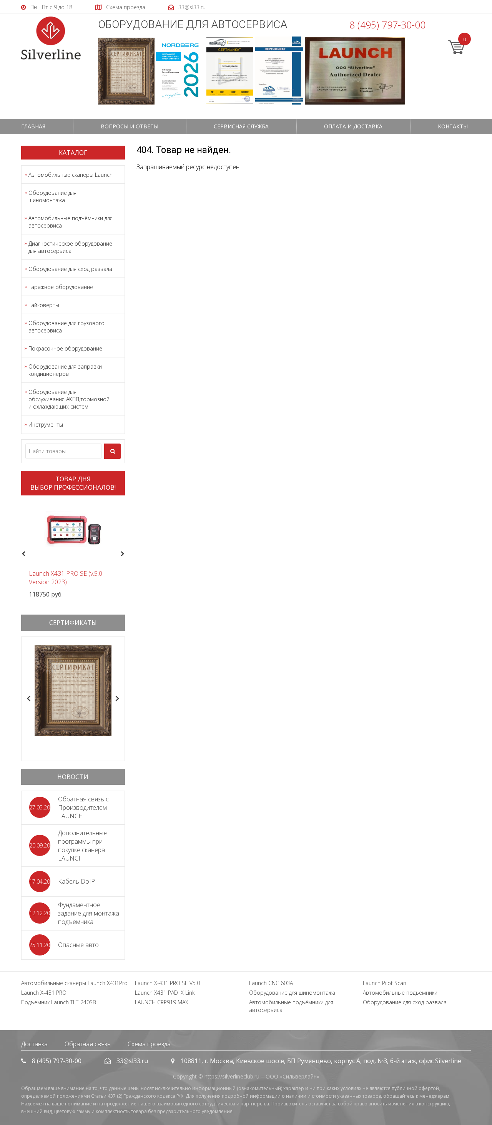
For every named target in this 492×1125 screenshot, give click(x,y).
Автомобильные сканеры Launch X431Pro (74, 983)
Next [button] (126, 554)
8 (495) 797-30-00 (387, 24)
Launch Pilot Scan (384, 983)
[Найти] (112, 451)
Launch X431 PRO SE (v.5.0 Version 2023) (65, 577)
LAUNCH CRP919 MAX (161, 1002)
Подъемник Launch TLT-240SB (58, 1002)
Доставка (34, 1044)
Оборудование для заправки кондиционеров (65, 370)
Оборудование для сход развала (70, 269)
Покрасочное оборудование (65, 348)
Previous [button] (22, 554)
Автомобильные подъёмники (400, 992)
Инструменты (45, 424)
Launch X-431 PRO (43, 992)
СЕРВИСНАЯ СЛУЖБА (241, 126)
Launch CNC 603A (271, 983)
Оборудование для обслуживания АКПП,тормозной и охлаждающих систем (69, 399)
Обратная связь (88, 1044)
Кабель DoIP (76, 881)
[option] (73, 549)
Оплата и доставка (353, 126)
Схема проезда (149, 1044)
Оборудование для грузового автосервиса (66, 326)
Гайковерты (43, 305)
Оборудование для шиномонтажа (52, 196)
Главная (33, 126)
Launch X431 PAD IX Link (165, 992)
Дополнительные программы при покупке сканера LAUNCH (82, 845)
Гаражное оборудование (60, 287)
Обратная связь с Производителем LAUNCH (83, 807)
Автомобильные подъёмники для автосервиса (70, 221)
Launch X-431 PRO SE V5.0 (167, 983)
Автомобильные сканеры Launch (70, 174)
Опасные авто (78, 945)
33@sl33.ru (132, 1061)
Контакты (453, 126)
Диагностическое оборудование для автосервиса (70, 247)
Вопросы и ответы (129, 126)
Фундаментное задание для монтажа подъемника (88, 913)
